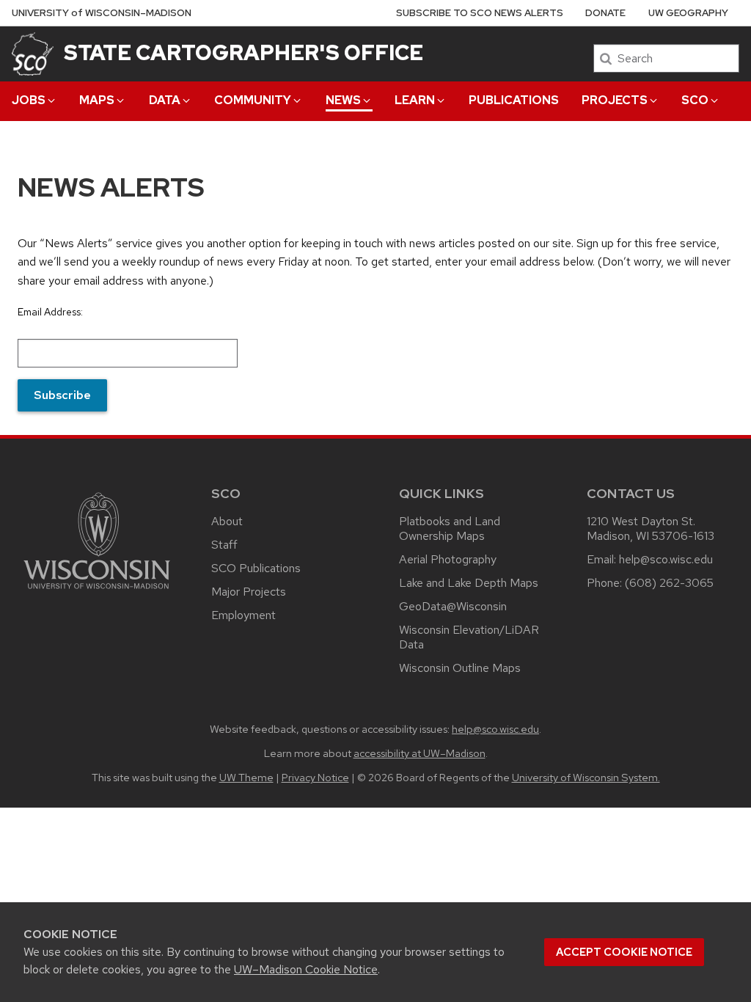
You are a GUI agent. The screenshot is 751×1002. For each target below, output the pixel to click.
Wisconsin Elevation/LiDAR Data (469, 637)
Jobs (28, 100)
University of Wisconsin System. (586, 777)
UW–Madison (101, 13)
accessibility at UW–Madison (419, 753)
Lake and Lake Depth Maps (468, 582)
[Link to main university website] (96, 591)
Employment (243, 615)
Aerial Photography (448, 559)
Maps (96, 100)
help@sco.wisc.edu (666, 559)
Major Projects (248, 591)
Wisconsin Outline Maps (460, 668)
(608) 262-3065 (669, 582)
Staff (224, 544)
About (227, 521)
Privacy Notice (315, 777)
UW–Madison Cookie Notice (306, 969)
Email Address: (50, 311)
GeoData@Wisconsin (453, 606)
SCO (694, 100)
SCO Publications (256, 568)
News (343, 100)
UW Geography (688, 13)
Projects (615, 100)
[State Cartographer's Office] (33, 53)
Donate (605, 13)
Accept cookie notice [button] (624, 952)
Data (164, 100)
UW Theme (246, 777)
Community (252, 100)
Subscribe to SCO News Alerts (479, 13)
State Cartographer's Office (243, 53)
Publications (514, 100)
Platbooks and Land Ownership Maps (449, 528)
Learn (415, 100)
